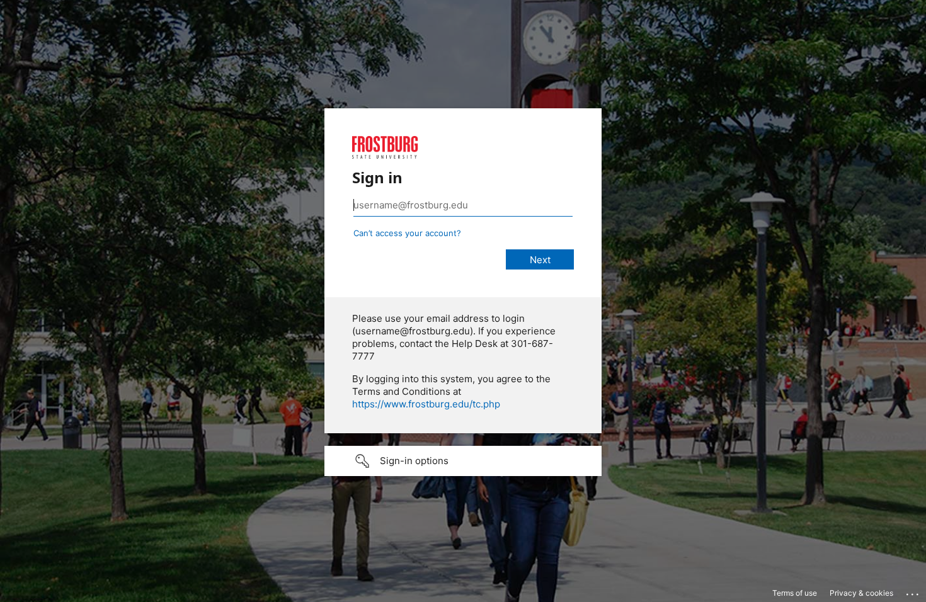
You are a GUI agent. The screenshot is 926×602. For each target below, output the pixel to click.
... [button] (913, 591)
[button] (463, 461)
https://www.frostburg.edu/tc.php (426, 404)
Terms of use (794, 593)
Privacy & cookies (861, 593)
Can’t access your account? (407, 233)
